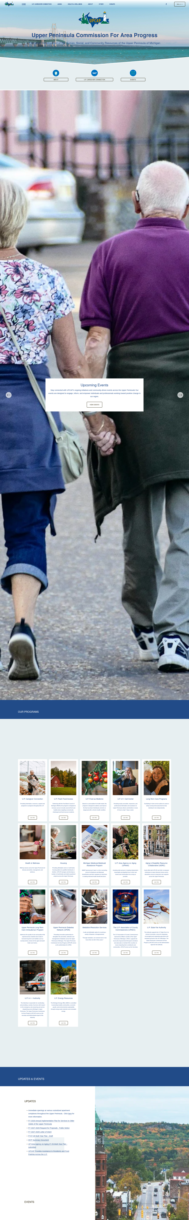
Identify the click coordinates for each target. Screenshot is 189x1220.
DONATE (112, 4)
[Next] (180, 395)
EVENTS (133, 80)
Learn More (32, 817)
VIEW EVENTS (94, 405)
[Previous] (9, 395)
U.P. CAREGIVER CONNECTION (94, 80)
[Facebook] (166, 4)
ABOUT (56, 80)
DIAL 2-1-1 (180, 4)
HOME (24, 4)
